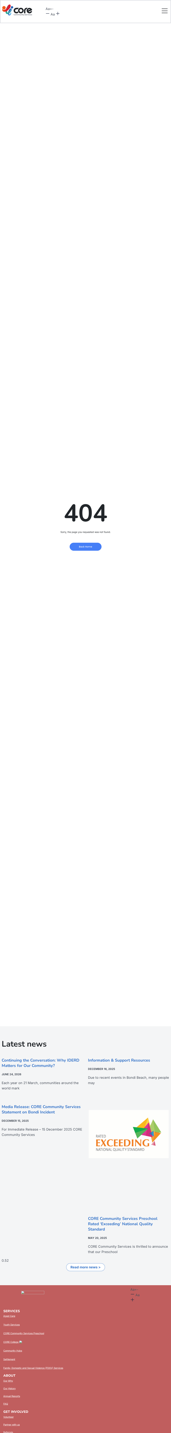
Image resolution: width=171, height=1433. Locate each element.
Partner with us (11, 1424)
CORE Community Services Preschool (23, 1333)
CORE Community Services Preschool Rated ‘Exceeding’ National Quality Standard (122, 1224)
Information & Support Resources (119, 1060)
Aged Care (9, 1316)
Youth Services (11, 1324)
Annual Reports (11, 1396)
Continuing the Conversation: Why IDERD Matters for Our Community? (40, 1063)
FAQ (5, 1403)
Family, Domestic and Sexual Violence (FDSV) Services (33, 1368)
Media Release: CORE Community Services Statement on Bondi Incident (41, 1109)
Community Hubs (12, 1350)
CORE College (11, 1342)
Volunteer (8, 1417)
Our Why (8, 1380)
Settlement (9, 1359)
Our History (9, 1388)
